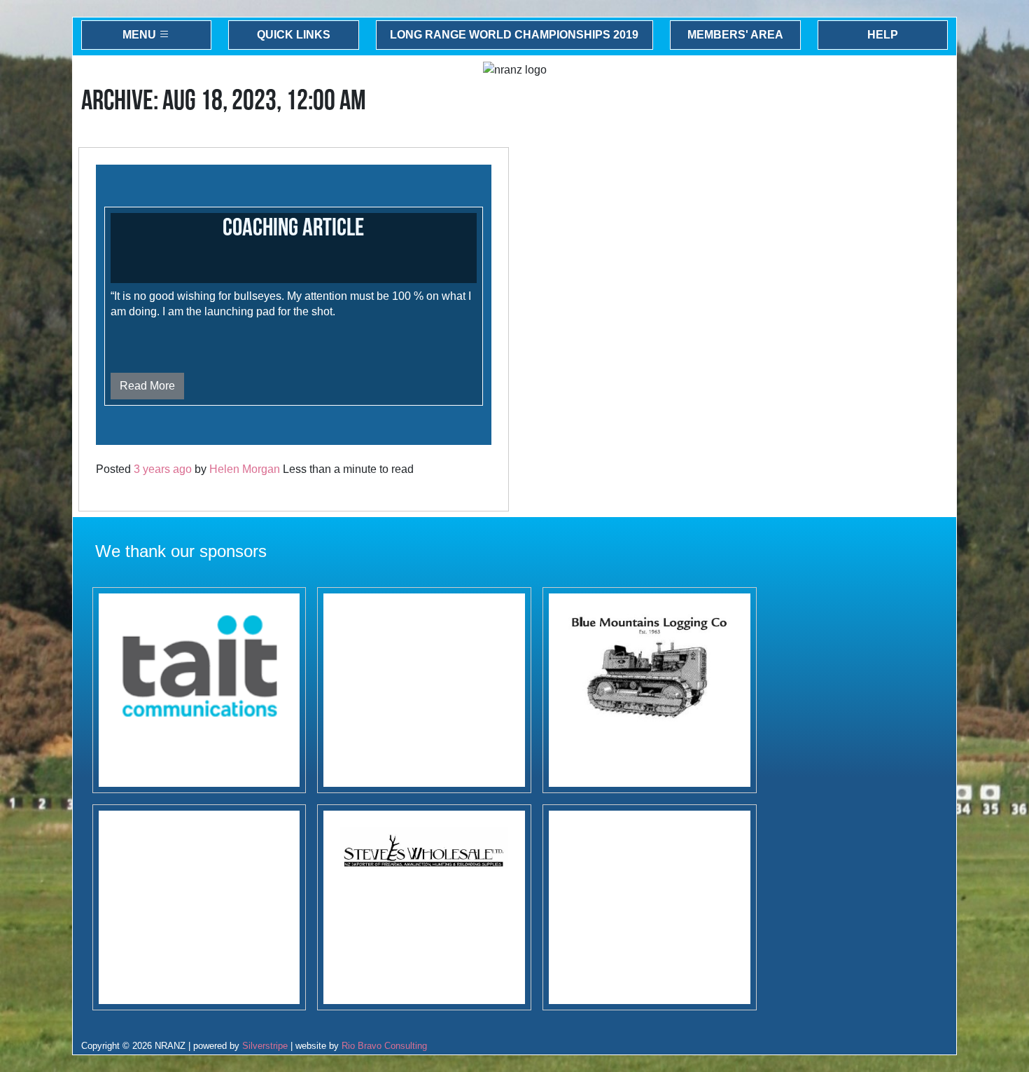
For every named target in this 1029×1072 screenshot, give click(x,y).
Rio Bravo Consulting (384, 1045)
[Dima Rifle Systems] (649, 907)
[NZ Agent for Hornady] (424, 907)
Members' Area (735, 35)
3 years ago (163, 469)
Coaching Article (293, 228)
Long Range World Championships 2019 (514, 35)
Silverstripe (265, 1045)
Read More (147, 386)
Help (882, 35)
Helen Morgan (244, 469)
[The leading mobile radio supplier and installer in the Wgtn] (199, 690)
